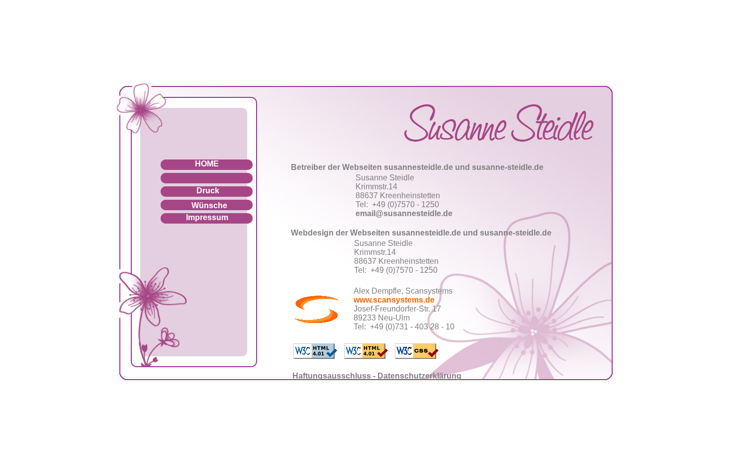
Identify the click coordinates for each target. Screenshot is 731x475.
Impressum (207, 217)
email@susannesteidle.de (404, 213)
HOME (207, 163)
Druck (207, 190)
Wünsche (209, 205)
